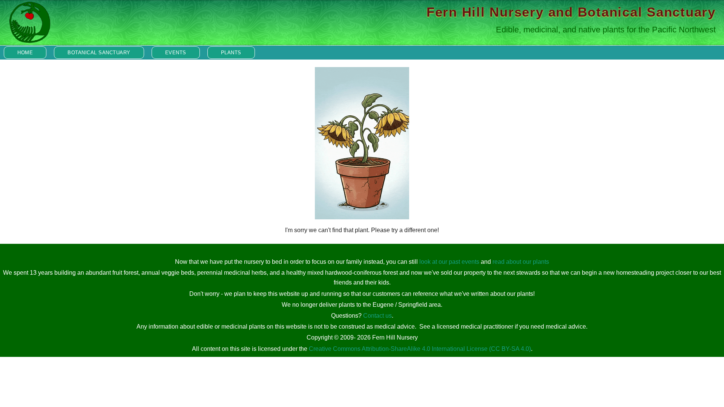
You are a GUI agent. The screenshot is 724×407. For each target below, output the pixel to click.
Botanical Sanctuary (98, 52)
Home (25, 52)
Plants (231, 52)
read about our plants (520, 262)
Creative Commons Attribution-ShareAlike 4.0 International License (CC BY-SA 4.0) (420, 349)
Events (175, 52)
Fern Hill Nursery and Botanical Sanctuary (571, 12)
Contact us (377, 315)
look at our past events (449, 262)
